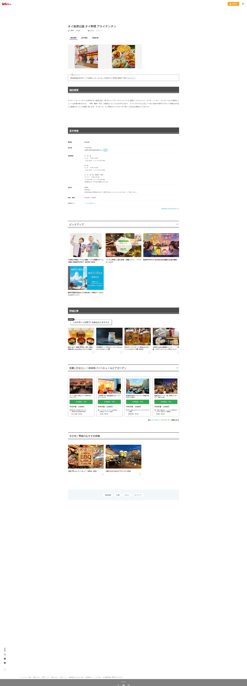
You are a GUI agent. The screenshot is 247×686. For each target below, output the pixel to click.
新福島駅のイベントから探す (93, 677)
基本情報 (74, 130)
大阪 (118, 495)
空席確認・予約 (81, 402)
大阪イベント (63, 677)
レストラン (138, 495)
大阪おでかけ (54, 677)
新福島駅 (108, 495)
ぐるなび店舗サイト (90, 203)
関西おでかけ (36, 677)
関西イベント (45, 677)
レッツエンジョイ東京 (25, 677)
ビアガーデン (166, 420)
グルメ (127, 495)
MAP (105, 150)
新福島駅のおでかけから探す (76, 677)
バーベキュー (156, 420)
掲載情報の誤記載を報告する (170, 209)
